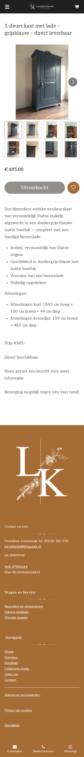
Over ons (11, 674)
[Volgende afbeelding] (72, 81)
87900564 (20, 567)
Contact (10, 680)
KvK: (8, 567)
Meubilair (11, 663)
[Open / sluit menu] (7, 6)
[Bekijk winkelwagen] (77, 6)
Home (8, 652)
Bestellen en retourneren (23, 606)
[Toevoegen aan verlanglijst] (73, 188)
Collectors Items (16, 669)
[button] (13, 130)
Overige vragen (16, 617)
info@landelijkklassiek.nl (22, 546)
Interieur (11, 657)
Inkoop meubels (16, 612)
